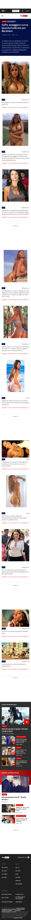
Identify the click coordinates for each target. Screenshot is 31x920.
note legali (5, 897)
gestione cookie (6, 894)
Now (17, 874)
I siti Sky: (4, 864)
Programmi (19, 884)
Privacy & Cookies (12, 909)
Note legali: (4, 890)
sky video (4, 874)
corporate (19, 902)
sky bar (18, 877)
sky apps (18, 871)
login (27, 11)
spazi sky (18, 880)
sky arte (4, 877)
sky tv (17, 867)
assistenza (8, 911)
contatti (14, 911)
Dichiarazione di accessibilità (20, 897)
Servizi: (17, 864)
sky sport (5, 867)
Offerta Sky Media (7, 902)
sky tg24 (4, 871)
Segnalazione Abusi (17, 917)
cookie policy (20, 894)
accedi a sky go (22, 857)
